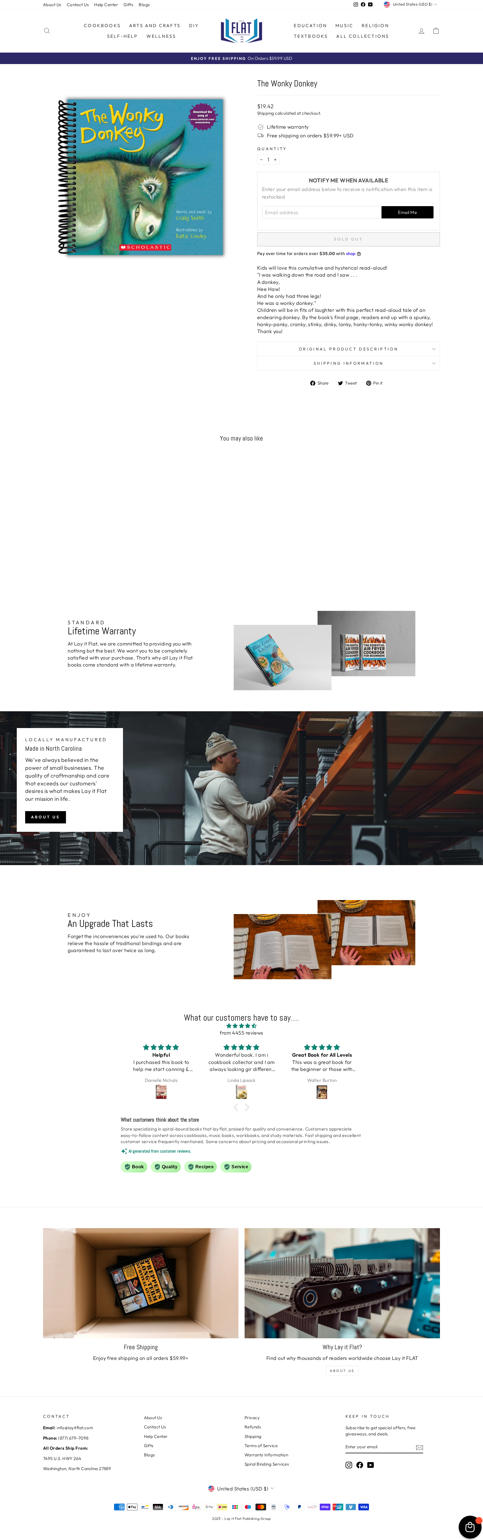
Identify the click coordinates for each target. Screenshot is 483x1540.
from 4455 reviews (241, 1033)
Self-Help (122, 36)
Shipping (265, 113)
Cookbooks (102, 25)
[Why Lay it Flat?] (342, 1283)
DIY (194, 25)
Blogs (144, 4)
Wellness (161, 36)
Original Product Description (348, 349)
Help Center (106, 4)
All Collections (362, 36)
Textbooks (311, 36)
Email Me (407, 212)
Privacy (252, 1417)
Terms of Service (261, 1445)
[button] (237, 1107)
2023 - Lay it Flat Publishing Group (241, 1518)
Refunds (253, 1427)
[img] (241, 1025)
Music (344, 25)
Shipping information (348, 363)
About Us (52, 4)
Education (310, 25)
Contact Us (78, 4)
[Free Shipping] (140, 1283)
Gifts (128, 4)
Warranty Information (266, 1454)
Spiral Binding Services (267, 1464)
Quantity (272, 148)
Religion (375, 25)
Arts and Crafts (155, 25)
